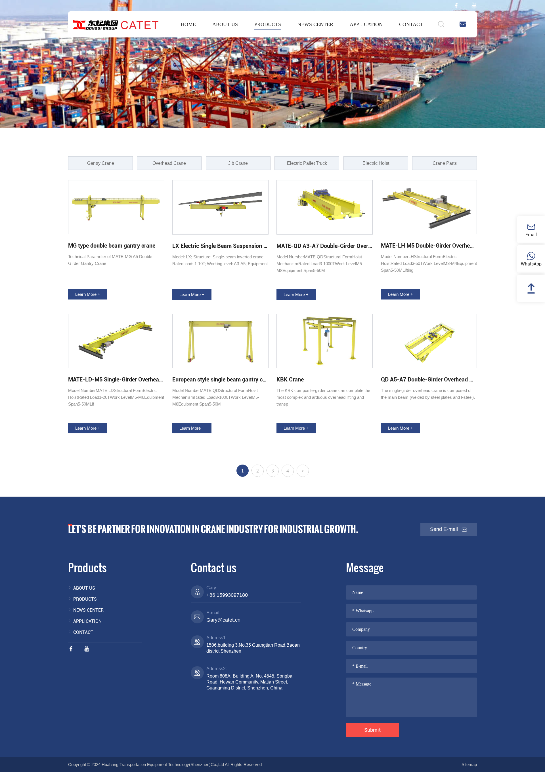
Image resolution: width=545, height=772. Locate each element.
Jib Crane (238, 163)
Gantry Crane (100, 163)
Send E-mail (444, 529)
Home (188, 24)
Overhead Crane (169, 163)
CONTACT (411, 24)
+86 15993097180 (227, 595)
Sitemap (469, 764)
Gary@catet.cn (223, 620)
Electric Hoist (375, 163)
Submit (372, 730)
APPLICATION (366, 24)
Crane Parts (445, 163)
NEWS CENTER (315, 24)
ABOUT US (225, 24)
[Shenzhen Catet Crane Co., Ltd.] (115, 25)
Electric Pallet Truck (307, 163)
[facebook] (456, 5)
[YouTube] (474, 5)
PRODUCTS (267, 24)
